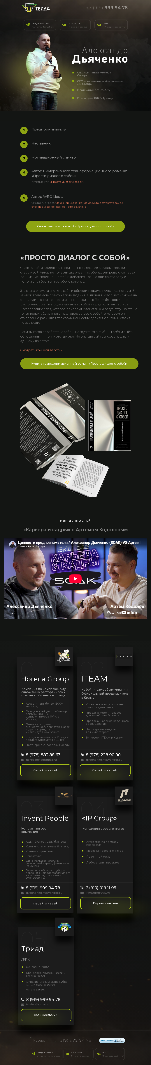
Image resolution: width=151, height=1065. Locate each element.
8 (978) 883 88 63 (43, 754)
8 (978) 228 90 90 (103, 754)
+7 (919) (107, 7)
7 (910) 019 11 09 (101, 887)
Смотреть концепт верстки (41, 350)
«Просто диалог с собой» (67, 181)
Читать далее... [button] (35, 989)
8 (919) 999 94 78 (43, 887)
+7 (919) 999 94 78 (72, 1040)
